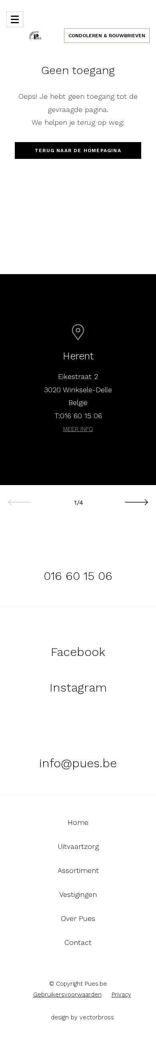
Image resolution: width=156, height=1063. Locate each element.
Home (78, 822)
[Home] (35, 34)
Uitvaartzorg (78, 846)
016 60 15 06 (81, 415)
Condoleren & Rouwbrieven (106, 35)
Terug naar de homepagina (78, 150)
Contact (78, 943)
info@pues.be (78, 763)
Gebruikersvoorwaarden (67, 994)
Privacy (121, 994)
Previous (20, 498)
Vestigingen (78, 895)
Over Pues (78, 919)
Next (136, 498)
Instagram (78, 687)
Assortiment (78, 870)
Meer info (78, 429)
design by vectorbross (82, 1017)
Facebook (78, 652)
